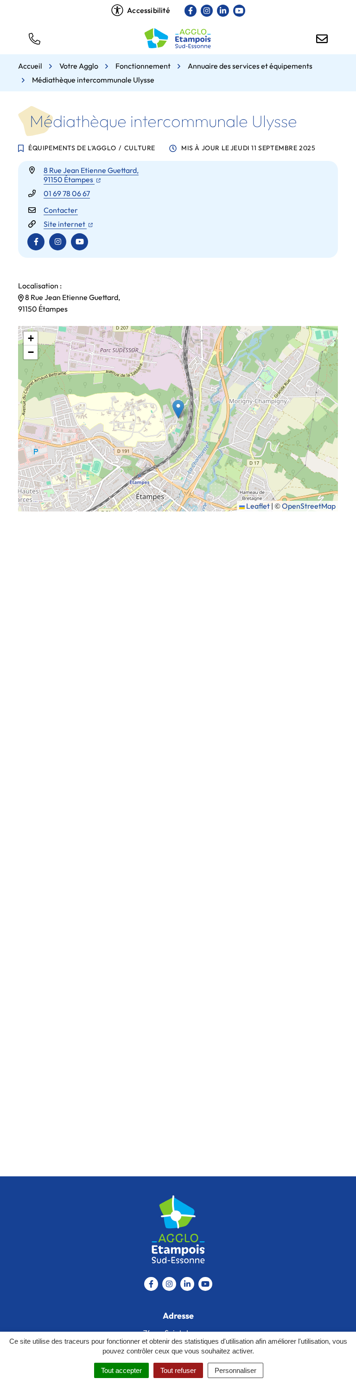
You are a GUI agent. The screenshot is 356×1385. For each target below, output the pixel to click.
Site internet (68, 224)
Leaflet (257, 506)
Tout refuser (178, 1370)
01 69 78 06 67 (67, 193)
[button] (34, 38)
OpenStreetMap (309, 506)
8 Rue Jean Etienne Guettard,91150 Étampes (91, 175)
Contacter (61, 210)
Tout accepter (121, 1370)
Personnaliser (235, 1370)
